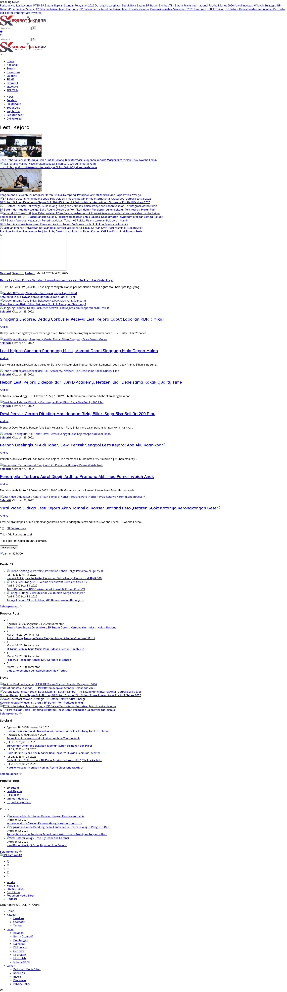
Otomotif (12, 83)
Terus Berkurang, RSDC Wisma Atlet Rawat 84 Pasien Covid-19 (46, 589)
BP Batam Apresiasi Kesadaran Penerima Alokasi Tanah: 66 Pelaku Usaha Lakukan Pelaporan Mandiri (64, 224)
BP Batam (13, 787)
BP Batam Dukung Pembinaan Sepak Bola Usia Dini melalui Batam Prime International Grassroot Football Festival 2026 (75, 202)
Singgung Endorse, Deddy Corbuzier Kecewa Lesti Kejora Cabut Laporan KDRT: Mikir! (82, 319)
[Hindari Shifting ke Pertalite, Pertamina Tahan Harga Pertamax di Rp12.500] (55, 571)
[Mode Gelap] (1, 32)
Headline (18, 918)
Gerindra (18, 951)
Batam (11, 68)
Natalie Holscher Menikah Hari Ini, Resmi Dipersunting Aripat (45, 767)
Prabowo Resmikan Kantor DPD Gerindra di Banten (39, 659)
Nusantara (13, 72)
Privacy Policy (15, 889)
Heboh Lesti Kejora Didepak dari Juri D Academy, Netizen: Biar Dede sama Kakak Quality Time (91, 382)
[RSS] (8, 876)
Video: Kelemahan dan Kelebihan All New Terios (37, 670)
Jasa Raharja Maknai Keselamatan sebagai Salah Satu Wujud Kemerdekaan (48, 167)
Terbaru (30, 273)
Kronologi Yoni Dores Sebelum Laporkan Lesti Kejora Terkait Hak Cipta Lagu (56, 280)
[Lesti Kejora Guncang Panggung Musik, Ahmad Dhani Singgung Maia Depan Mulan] (53, 339)
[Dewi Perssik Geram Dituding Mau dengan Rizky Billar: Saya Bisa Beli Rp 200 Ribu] (51, 402)
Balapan (18, 933)
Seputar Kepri (15, 115)
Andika (4, 327)
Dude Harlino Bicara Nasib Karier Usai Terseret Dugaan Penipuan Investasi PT (56, 753)
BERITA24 (12, 90)
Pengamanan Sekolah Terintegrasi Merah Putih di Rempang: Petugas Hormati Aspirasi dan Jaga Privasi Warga (70, 195)
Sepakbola (13, 107)
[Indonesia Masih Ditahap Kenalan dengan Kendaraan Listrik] (45, 816)
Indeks (11, 882)
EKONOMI (12, 86)
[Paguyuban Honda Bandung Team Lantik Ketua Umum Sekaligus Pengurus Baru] (58, 827)
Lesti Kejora (14, 791)
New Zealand (21, 962)
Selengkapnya (8, 547)
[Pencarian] (1, 35)
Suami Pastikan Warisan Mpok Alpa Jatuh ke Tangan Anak (43, 738)
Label (10, 929)
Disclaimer (13, 892)
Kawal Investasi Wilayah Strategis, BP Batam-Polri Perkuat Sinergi (42, 702)
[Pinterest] (8, 865)
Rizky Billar (14, 795)
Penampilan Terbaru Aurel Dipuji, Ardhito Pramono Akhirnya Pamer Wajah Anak (77, 476)
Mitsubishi (19, 958)
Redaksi (12, 898)
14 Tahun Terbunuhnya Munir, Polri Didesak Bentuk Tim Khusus (45, 649)
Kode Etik (13, 885)
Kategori (12, 914)
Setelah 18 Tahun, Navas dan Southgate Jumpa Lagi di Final (37, 297)
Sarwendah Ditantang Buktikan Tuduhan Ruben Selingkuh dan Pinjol (49, 745)
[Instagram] (8, 869)
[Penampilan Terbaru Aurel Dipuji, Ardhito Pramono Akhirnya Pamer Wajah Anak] (51, 465)
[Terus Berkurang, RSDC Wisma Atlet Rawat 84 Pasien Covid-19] (47, 582)
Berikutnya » (18, 528)
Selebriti (12, 75)
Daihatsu (19, 944)
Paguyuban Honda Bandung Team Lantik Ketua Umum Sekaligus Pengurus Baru (57, 834)
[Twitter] (8, 861)
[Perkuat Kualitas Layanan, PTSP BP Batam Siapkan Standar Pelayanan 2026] (48, 684)
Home (10, 61)
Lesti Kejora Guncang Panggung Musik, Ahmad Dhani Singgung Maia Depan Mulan (79, 350)
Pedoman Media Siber (21, 895)
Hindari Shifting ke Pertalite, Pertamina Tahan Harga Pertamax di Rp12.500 (54, 578)
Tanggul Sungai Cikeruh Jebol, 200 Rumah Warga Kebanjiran (45, 600)
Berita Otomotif (23, 936)
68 (8, 528)
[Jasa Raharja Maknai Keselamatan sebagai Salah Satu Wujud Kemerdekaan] (48, 163)
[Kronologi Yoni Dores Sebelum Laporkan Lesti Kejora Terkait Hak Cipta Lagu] (33, 269)
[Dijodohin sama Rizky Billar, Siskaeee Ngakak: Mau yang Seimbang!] (43, 300)
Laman (11, 965)
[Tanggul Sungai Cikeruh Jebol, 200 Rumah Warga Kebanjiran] (46, 593)
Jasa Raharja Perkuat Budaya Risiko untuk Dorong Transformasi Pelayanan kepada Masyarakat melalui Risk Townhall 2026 (78, 160)
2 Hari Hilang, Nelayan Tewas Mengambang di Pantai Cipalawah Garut (51, 638)
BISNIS (10, 79)
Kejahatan (13, 111)
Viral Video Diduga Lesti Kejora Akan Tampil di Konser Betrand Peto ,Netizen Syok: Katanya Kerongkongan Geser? (110, 507)
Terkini (17, 925)
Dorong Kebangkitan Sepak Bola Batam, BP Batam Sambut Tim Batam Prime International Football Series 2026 (164, 5)
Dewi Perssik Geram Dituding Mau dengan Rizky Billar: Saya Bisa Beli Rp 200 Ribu (77, 413)
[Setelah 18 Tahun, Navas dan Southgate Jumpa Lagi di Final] (38, 293)
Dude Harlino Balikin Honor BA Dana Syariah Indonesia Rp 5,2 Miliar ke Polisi (54, 760)
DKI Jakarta (14, 118)
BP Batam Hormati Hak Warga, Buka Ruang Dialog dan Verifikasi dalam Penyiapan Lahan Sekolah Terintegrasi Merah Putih (78, 209)
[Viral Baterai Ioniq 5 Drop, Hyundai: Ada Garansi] (38, 838)
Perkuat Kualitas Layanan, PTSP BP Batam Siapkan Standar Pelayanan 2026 (47, 5)
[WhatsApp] (8, 872)
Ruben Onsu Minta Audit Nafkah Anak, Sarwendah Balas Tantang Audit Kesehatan (58, 731)
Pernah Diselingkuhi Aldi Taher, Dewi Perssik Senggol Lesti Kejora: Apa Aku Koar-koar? (82, 444)
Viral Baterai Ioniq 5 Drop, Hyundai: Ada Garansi (37, 845)
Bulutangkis (14, 104)
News (10, 96)
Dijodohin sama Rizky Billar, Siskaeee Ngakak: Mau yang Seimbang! (43, 304)
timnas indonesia (17, 798)
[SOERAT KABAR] (23, 24)
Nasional (12, 64)
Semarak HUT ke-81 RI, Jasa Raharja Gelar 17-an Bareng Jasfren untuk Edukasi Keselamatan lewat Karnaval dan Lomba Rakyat (81, 216)
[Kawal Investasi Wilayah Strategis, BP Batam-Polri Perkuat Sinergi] (42, 699)
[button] (33, 28)
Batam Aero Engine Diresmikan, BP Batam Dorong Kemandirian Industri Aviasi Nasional (62, 627)
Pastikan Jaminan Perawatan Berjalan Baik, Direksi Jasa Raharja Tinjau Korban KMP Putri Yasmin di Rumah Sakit (71, 231)
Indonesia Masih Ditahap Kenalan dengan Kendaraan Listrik (44, 823)
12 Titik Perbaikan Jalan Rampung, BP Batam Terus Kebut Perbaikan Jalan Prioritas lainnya (92, 9)
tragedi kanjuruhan (19, 802)
